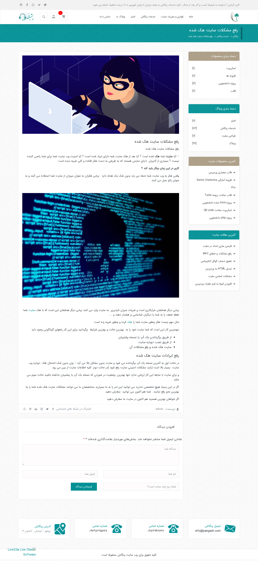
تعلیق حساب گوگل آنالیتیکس (216, 261)
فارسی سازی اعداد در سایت (217, 246)
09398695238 (98, 531)
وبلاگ (122, 17)
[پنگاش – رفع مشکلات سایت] (231, 17)
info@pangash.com (208, 531)
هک (129, 322)
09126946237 (156, 531)
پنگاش (235, 36)
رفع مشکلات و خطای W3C (217, 254)
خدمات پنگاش (148, 17)
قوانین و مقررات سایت (172, 17)
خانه (191, 17)
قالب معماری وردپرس (220, 172)
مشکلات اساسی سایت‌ (220, 276)
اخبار (133, 17)
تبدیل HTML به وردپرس (218, 269)
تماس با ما (105, 17)
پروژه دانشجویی (227, 83)
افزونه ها (231, 76)
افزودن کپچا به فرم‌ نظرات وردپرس (213, 284)
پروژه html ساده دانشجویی (217, 203)
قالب (233, 91)
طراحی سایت (229, 136)
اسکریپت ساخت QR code (218, 210)
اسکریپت (231, 68)
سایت (32, 310)
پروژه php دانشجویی (220, 218)
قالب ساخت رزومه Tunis (218, 195)
